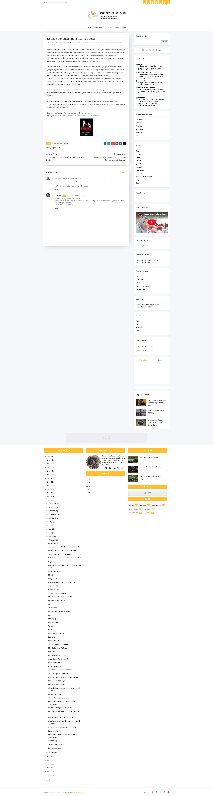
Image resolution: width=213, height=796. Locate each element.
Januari (51, 752)
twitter (138, 123)
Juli (50, 522)
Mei (50, 529)
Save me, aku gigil (54, 731)
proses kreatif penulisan (93, 42)
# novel (66, 144)
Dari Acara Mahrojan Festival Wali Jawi (62, 582)
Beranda (47, 780)
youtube (139, 132)
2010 (49, 768)
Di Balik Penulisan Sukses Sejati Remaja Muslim (65, 558)
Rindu (50, 630)
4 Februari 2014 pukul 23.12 (71, 179)
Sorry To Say (52, 579)
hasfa (138, 283)
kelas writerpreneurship (160, 360)
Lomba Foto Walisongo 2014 (58, 681)
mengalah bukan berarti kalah (151, 467)
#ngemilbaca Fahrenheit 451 (58, 659)
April (50, 533)
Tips (117, 28)
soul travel (133, 513)
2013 (49, 757)
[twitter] (144, 2)
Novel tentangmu (54, 666)
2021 (49, 475)
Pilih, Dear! (52, 652)
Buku (138, 183)
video (124, 28)
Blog (137, 180)
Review (109, 28)
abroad (143, 505)
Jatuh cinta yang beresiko (57, 655)
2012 (49, 760)
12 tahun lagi (52, 741)
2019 (49, 482)
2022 (49, 471)
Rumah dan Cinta (54, 641)
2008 (49, 775)
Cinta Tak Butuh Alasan (56, 633)
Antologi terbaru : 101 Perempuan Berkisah (63, 547)
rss (137, 136)
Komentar (142, 350)
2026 (49, 456)
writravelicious (141, 289)
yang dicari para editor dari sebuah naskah (63, 677)
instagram (139, 129)
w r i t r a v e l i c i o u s (147, 72)
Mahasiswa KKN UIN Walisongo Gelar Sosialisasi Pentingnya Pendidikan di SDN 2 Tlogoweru (150, 76)
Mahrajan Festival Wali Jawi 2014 (60, 597)
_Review (139, 173)
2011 (49, 764)
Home (89, 28)
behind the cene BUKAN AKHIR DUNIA (62, 727)
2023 (49, 467)
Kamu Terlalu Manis (55, 663)
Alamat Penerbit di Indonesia (58, 698)
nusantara (133, 509)
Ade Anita (58, 179)
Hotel (131, 505)
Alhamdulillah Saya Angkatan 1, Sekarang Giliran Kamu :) (155, 422)
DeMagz (141, 97)
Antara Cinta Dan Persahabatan (59, 611)
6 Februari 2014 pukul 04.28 (76, 196)
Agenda (138, 321)
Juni (50, 525)
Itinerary (139, 327)
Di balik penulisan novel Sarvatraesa (61, 717)
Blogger (159, 50)
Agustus (52, 518)
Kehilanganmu (53, 543)
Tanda (50, 626)
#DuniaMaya (52, 608)
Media (138, 331)
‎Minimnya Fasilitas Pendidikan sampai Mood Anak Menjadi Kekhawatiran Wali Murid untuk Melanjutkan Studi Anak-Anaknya (151, 92)
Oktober (52, 511)
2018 (49, 486)
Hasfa (140, 64)
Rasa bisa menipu (54, 589)
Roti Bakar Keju (53, 622)
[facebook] (148, 2)
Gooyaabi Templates (78, 792)
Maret (51, 536)
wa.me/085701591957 (144, 307)
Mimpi (50, 575)
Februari (52, 540)
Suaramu (51, 637)
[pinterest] (168, 2)
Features (98, 28)
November (53, 507)
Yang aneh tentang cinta (57, 593)
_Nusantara (140, 170)
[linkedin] (114, 468)
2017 (49, 489)
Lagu (50, 561)
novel (82, 42)
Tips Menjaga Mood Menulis (58, 673)
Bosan (50, 615)
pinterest (139, 126)
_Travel (138, 154)
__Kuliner (139, 160)
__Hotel (138, 157)
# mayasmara (57, 144)
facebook (139, 120)
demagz (139, 276)
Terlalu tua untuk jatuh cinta (58, 744)
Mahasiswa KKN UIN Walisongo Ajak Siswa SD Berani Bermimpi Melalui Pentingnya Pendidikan (150, 68)
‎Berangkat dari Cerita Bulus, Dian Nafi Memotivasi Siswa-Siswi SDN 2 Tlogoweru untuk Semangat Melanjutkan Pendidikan (151, 102)
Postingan (142, 347)
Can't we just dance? (55, 694)
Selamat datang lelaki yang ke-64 (60, 708)
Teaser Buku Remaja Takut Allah (60, 554)
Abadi (50, 604)
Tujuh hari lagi (53, 586)
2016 (49, 493)
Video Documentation (144, 176)
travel (147, 513)
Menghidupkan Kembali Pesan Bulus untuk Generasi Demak (150, 84)
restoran (147, 509)
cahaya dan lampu (54, 571)
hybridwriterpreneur (143, 286)
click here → (106, 464)
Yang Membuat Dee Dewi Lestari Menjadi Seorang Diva (157, 402)
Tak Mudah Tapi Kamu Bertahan (60, 670)
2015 (49, 496)
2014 (49, 500)
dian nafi (57, 196)
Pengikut (144, 360)
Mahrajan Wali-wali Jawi (56, 684)
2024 (49, 464)
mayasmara (76, 42)
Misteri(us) (52, 619)
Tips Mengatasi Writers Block (58, 644)
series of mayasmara (110, 42)
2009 (49, 771)
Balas (56, 189)
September (53, 514)
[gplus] (152, 2)
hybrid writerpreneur (146, 87)
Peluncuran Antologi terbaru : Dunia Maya (63, 550)
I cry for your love (54, 748)
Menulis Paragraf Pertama (57, 648)
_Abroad (139, 167)
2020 (49, 478)
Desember (53, 503)
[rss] (160, 2)
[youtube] (164, 2)
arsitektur (156, 505)
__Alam (138, 164)
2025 (49, 460)
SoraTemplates (55, 792)
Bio (137, 324)
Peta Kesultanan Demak (57, 600)
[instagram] (156, 2)
